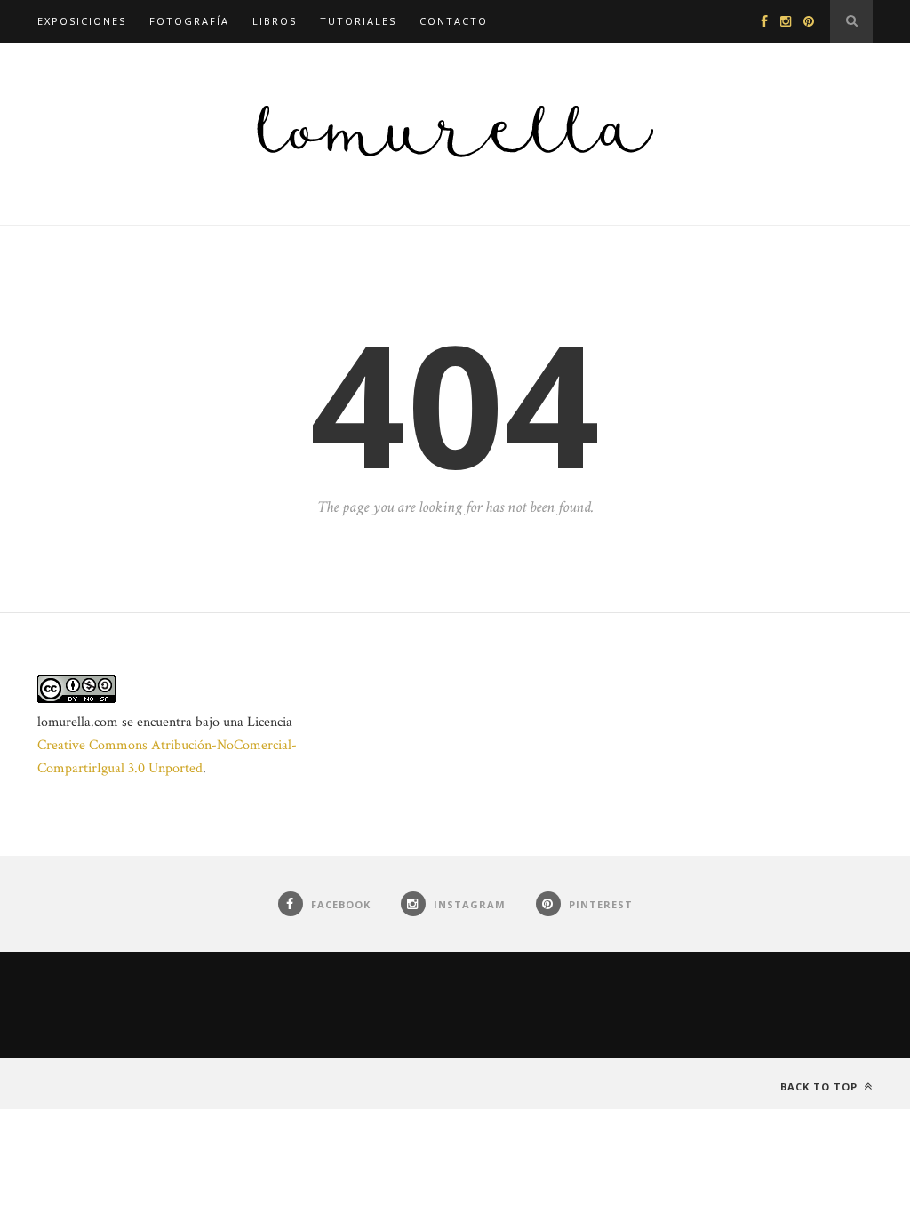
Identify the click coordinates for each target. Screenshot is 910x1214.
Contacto (453, 21)
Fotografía (189, 21)
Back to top (820, 1086)
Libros (274, 21)
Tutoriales (358, 21)
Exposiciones (81, 21)
